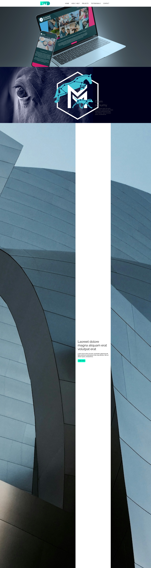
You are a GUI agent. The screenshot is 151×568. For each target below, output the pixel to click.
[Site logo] (45, 3)
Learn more (81, 360)
